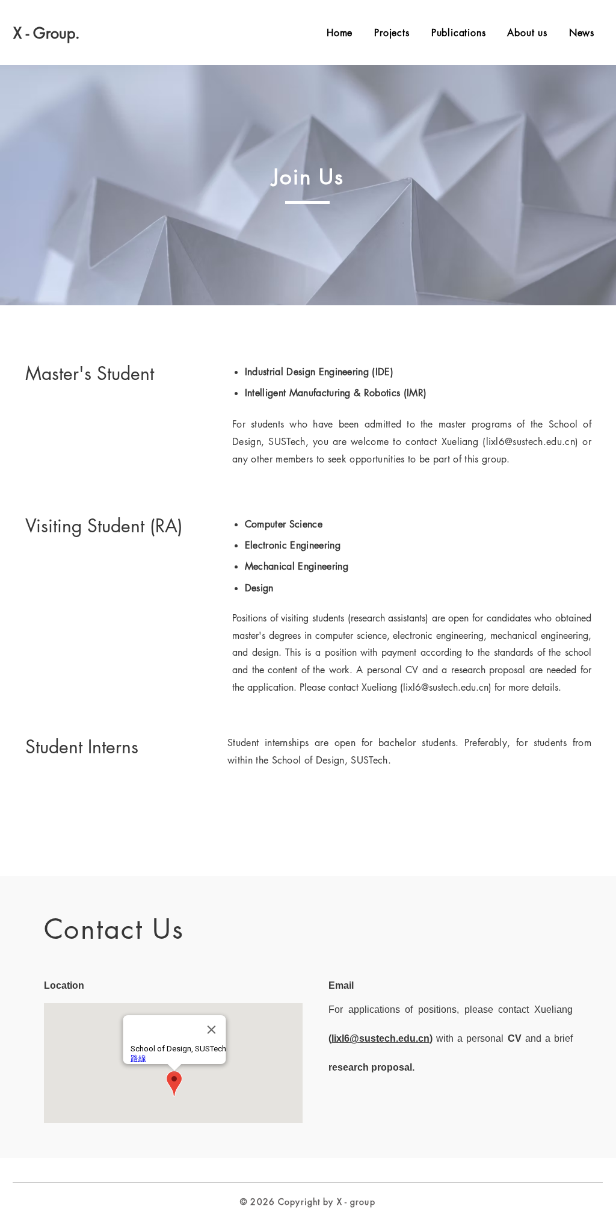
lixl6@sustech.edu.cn (530, 441)
